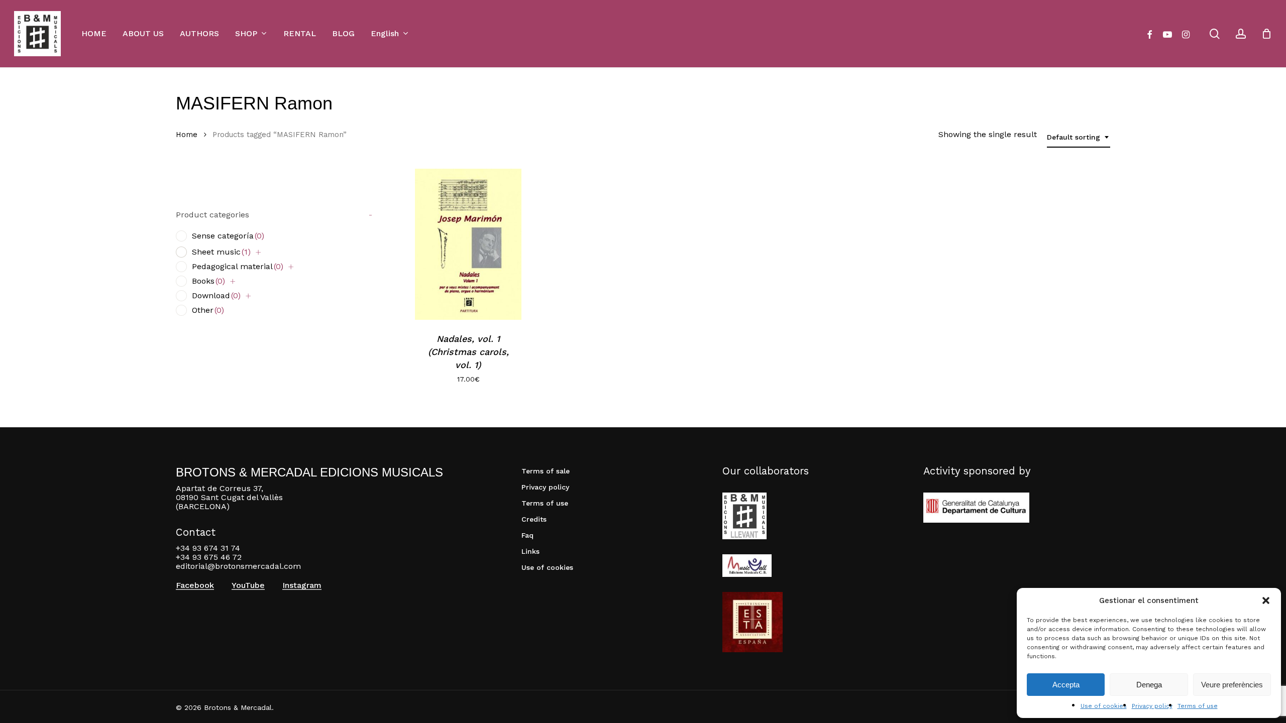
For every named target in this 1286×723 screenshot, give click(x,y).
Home (186, 134)
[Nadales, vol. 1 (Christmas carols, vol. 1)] (468, 244)
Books (208, 281)
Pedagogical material (237, 266)
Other (208, 310)
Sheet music (221, 252)
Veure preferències (1232, 684)
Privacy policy (1152, 705)
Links (530, 551)
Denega (1149, 684)
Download (216, 295)
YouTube (248, 585)
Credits (534, 519)
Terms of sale (545, 471)
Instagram (302, 585)
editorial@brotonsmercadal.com (238, 566)
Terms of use (1197, 705)
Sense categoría (228, 235)
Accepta (1066, 684)
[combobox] (1078, 137)
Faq (527, 535)
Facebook (195, 585)
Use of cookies (1104, 705)
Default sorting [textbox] (1073, 137)
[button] (1266, 600)
